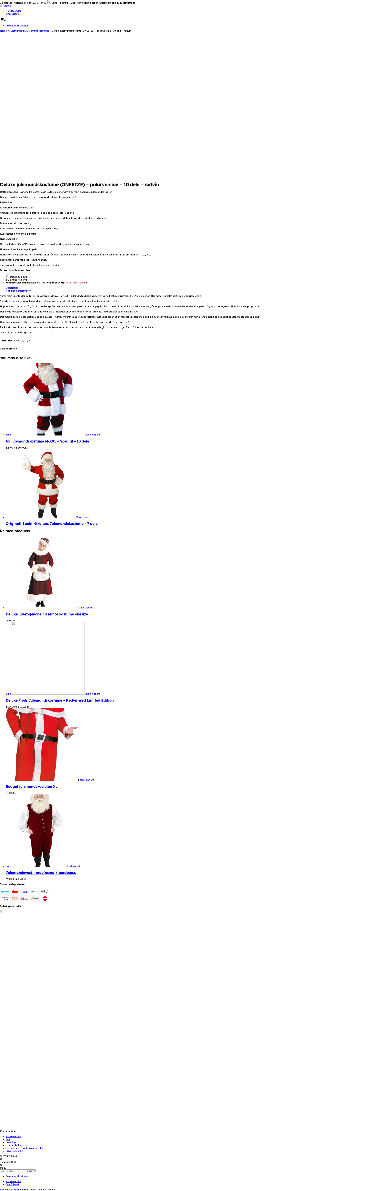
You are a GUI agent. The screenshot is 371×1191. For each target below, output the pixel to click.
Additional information (18, 290)
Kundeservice (13, 10)
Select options (92, 434)
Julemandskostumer (17, 25)
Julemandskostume (38, 30)
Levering (11, 1142)
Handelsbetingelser (17, 1145)
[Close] (1, 1159)
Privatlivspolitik (14, 1151)
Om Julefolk (12, 13)
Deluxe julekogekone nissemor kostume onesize (47, 614)
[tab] (188, 287)
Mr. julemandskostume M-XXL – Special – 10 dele (47, 441)
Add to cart (73, 866)
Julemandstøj (17, 30)
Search (31, 1171)
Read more (82, 517)
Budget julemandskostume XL (32, 786)
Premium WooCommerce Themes (18, 1189)
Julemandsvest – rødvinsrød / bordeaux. (41, 872)
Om (8, 1139)
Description (12, 287)
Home (3, 30)
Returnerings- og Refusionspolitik (24, 1148)
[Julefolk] (5, 5)
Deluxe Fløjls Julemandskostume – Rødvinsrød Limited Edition (60, 700)
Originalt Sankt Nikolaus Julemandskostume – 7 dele (52, 523)
